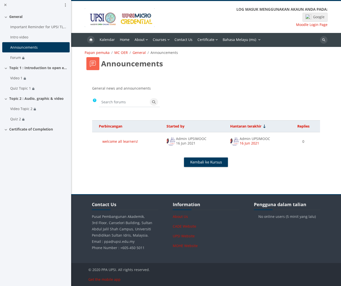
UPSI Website (184, 236)
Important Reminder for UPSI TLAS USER (39, 26)
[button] (94, 102)
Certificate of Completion (31, 129)
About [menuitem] (140, 39)
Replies (303, 126)
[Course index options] (65, 5)
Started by (175, 126)
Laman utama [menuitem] (91, 40)
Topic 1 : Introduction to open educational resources (38, 67)
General (15, 16)
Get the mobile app (104, 279)
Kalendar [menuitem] (107, 39)
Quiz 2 (15, 119)
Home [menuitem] (125, 39)
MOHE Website (185, 245)
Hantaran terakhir (245, 126)
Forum (15, 57)
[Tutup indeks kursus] (5, 5)
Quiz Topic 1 (20, 88)
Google (319, 16)
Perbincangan (110, 126)
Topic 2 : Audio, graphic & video (36, 98)
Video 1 (16, 78)
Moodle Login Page (312, 24)
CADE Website (184, 226)
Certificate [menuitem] (205, 39)
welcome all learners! (120, 141)
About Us (180, 216)
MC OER (121, 52)
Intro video (19, 37)
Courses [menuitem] (159, 39)
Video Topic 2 (21, 108)
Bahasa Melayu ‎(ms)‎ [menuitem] (239, 39)
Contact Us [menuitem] (183, 39)
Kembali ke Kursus (206, 161)
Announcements (24, 47)
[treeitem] (35, 37)
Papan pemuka (97, 52)
